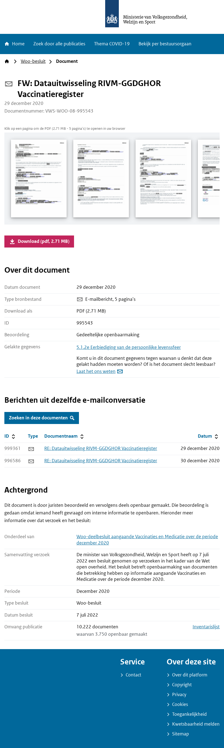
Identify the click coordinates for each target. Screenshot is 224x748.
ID (15, 436)
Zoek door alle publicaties (59, 44)
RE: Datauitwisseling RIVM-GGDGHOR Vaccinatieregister (100, 448)
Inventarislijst (206, 627)
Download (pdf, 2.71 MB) (43, 241)
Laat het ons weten (96, 371)
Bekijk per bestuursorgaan (164, 44)
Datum (209, 436)
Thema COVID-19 (112, 44)
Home (18, 44)
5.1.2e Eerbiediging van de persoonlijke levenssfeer (128, 347)
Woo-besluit (33, 61)
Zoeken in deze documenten (38, 418)
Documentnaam (64, 436)
